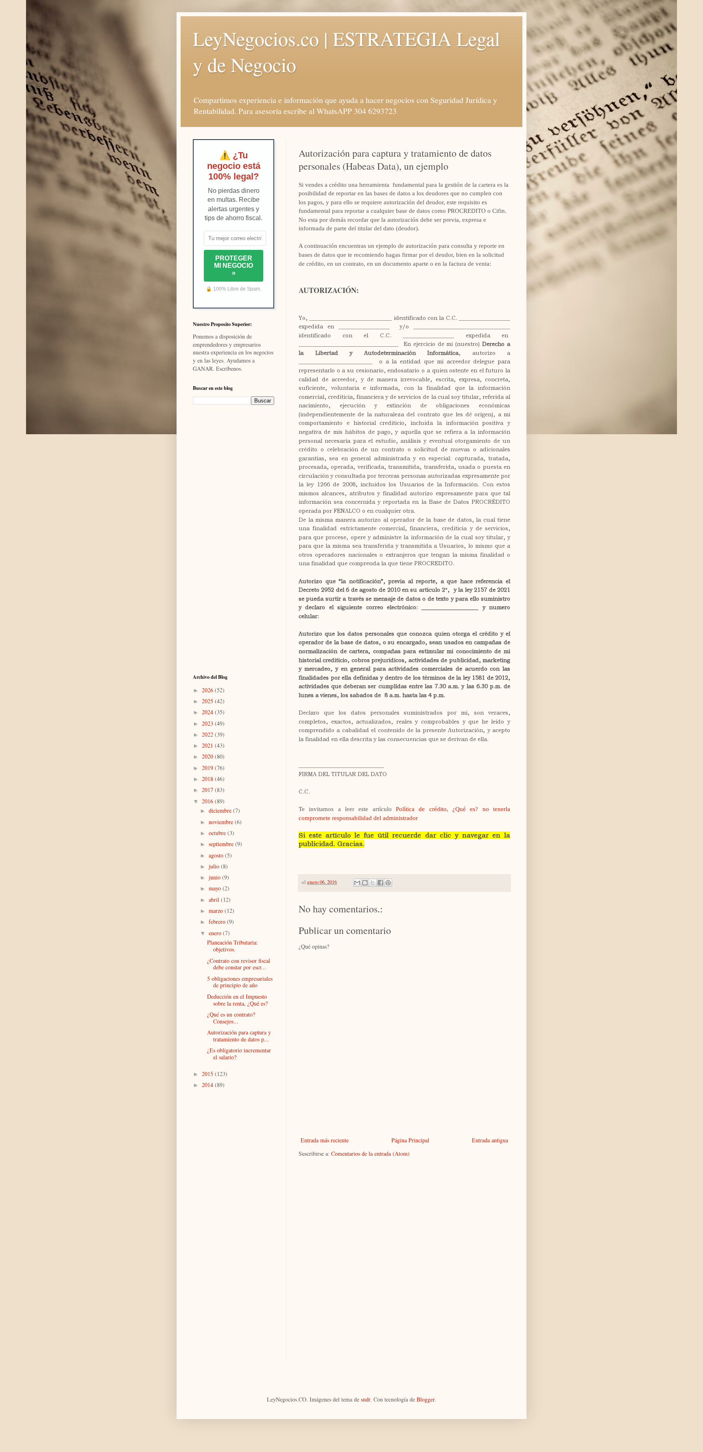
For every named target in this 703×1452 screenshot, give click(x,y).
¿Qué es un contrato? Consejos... (231, 1017)
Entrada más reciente (325, 1140)
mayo (216, 888)
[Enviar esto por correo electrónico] (357, 883)
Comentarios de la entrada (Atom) (370, 1153)
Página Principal (410, 1140)
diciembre (221, 810)
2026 (208, 690)
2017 (208, 790)
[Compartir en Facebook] (380, 883)
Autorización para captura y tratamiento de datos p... (239, 1035)
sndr (365, 1399)
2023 (208, 723)
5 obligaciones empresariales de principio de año (240, 982)
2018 (208, 779)
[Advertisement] (233, 539)
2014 (208, 1085)
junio (215, 877)
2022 (208, 734)
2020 (208, 756)
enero (216, 933)
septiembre (222, 844)
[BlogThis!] (365, 883)
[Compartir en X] (373, 883)
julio (215, 866)
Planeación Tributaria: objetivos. (232, 945)
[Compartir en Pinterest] (388, 883)
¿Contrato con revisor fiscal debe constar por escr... (238, 964)
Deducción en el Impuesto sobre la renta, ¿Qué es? (237, 1000)
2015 (208, 1074)
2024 (208, 712)
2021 (208, 745)
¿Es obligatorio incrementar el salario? (239, 1053)
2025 (208, 701)
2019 (208, 768)
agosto (217, 855)
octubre (218, 833)
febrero (218, 921)
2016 (208, 801)
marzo (217, 910)
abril (215, 899)
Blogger (425, 1399)
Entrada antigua (490, 1140)
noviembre (222, 822)
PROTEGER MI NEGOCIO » (233, 265)
